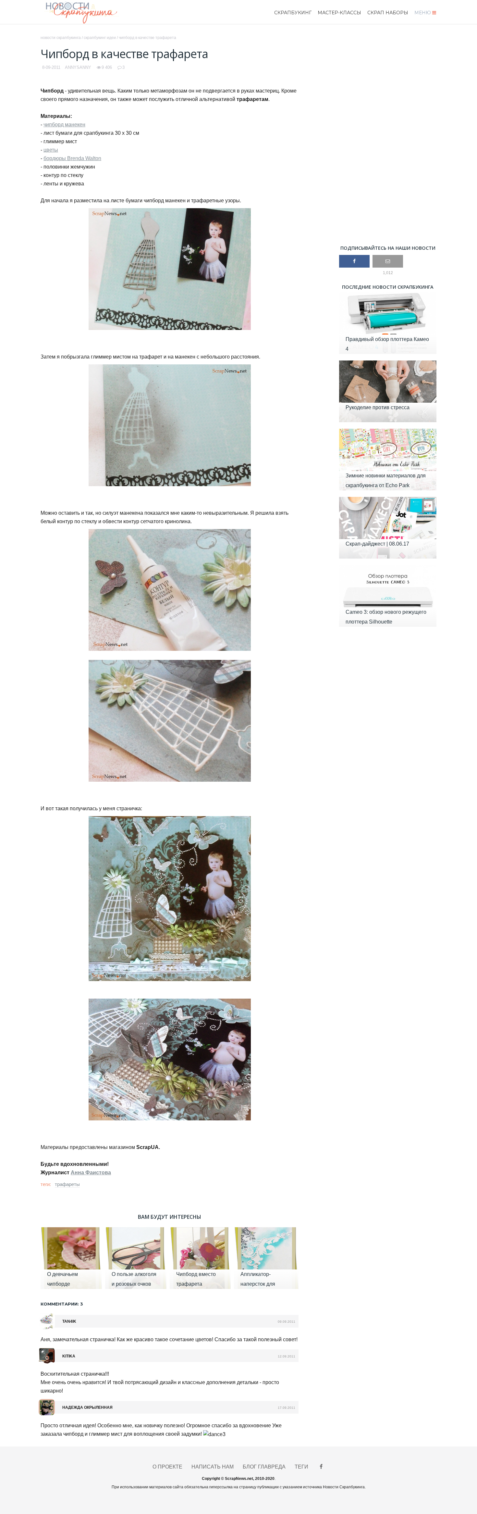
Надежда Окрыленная (87, 1407)
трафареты (67, 1184)
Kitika (68, 1356)
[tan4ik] (47, 1321)
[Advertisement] (387, 134)
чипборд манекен (64, 124)
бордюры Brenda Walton (72, 158)
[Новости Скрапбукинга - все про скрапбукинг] (90, 12)
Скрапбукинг (293, 13)
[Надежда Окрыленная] (47, 1407)
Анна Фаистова (91, 1172)
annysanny (78, 67)
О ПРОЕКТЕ (167, 1467)
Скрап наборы (387, 13)
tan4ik (69, 1321)
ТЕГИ (301, 1467)
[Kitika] (47, 1355)
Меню (422, 13)
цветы (50, 150)
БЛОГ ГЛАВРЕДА (264, 1467)
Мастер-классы (339, 13)
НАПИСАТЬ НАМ (212, 1467)
